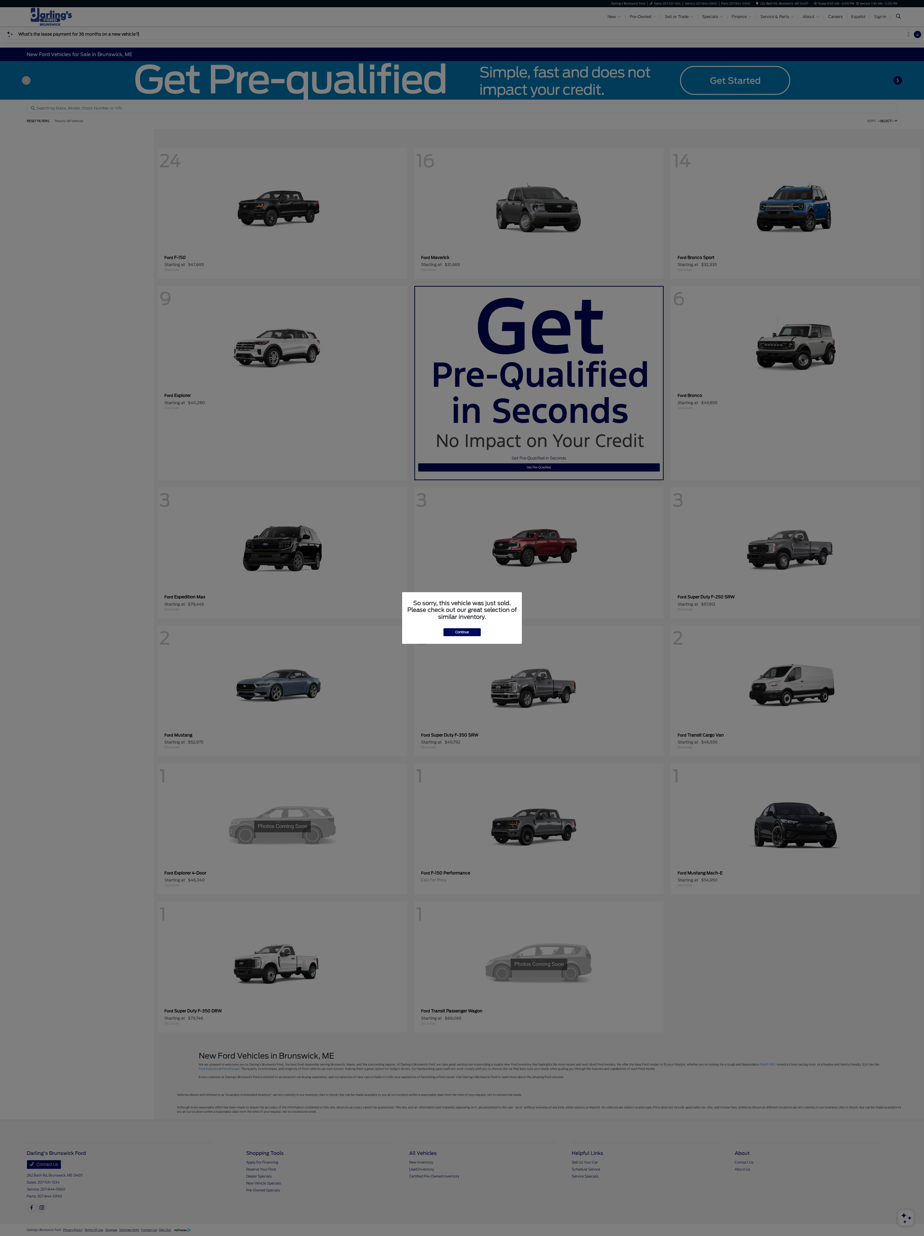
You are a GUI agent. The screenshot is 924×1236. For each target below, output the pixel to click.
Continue (462, 632)
